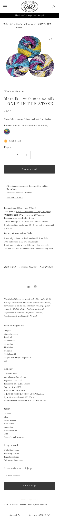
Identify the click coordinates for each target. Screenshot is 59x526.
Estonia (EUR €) (38, 515)
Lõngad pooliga (11, 334)
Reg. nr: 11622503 (12, 387)
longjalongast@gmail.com (15, 377)
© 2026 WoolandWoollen (15, 505)
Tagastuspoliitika (11, 457)
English (14, 515)
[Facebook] (23, 287)
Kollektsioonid (10, 420)
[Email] (35, 288)
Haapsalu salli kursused (14, 437)
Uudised (7, 414)
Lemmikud (8, 427)
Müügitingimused (11, 450)
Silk (11, 24)
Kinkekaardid (10, 354)
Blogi (6, 417)
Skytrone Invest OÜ (13, 381)
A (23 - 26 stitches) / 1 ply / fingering (33, 212)
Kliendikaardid (10, 431)
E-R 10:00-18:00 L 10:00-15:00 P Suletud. (24, 394)
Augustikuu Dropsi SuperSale (17, 357)
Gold (6, 434)
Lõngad (7, 331)
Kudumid (8, 351)
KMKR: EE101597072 (14, 391)
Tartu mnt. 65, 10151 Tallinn (17, 384)
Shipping (28, 119)
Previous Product (28, 267)
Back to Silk (10, 267)
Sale (6, 361)
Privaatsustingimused (13, 460)
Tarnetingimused (11, 453)
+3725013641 (10, 374)
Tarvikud (8, 337)
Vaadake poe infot (15, 197)
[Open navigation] (5, 6)
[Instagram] (29, 287)
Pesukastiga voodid (29, 500)
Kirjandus (8, 344)
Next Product (46, 267)
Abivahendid (9, 341)
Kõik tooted (9, 424)
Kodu (5, 24)
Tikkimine (8, 347)
